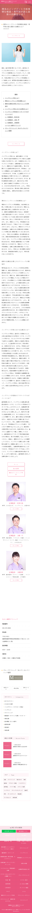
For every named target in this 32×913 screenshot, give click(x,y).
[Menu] (29, 2)
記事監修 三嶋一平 (13, 120)
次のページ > (26, 688)
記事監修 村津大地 (13, 117)
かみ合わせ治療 (9, 704)
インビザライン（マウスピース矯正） (14, 707)
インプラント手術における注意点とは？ (17, 109)
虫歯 (5, 779)
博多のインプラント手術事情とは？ (15, 101)
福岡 (25, 779)
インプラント (8, 710)
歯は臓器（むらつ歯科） (11, 721)
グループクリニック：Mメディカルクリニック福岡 (16, 129)
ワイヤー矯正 (13, 786)
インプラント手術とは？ (12, 98)
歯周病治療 (7, 724)
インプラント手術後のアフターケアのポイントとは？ (17, 113)
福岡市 (26, 790)
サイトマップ (24, 900)
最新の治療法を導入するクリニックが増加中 (17, 105)
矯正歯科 (7, 727)
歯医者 (5, 783)
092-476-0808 (6, 628)
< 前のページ (6, 688)
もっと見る (16, 509)
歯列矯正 (6, 786)
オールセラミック (12, 794)
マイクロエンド (7, 797)
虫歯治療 (7, 730)
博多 (5, 794)
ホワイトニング (9, 713)
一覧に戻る (16, 688)
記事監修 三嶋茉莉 (13, 123)
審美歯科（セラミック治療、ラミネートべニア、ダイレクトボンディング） (16, 715)
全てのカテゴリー (9, 701)
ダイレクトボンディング (17, 790)
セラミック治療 (21, 786)
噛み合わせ (19, 779)
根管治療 (7, 718)
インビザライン (22, 783)
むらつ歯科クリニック (14, 125)
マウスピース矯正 (13, 783)
